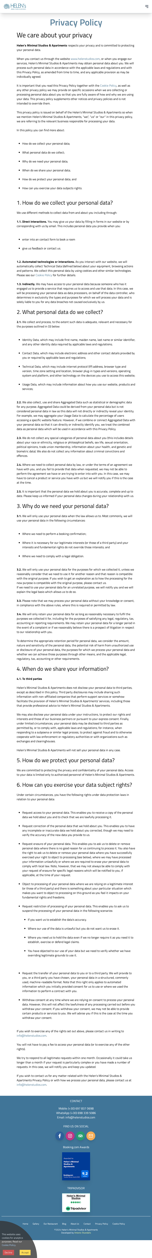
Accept (25, 1252)
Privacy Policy (101, 1223)
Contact (87, 1223)
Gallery (36, 1223)
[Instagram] (70, 1135)
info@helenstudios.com (31, 1035)
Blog (64, 1223)
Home (25, 1223)
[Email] (90, 1135)
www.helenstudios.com (85, 58)
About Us (75, 1223)
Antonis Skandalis (82, 1232)
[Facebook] (59, 1135)
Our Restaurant (51, 1223)
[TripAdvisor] (80, 1135)
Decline (8, 1252)
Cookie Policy (8, 1245)
